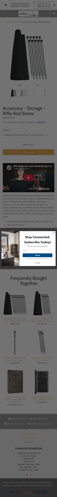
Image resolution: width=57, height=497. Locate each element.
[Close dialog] (54, 233)
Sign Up (37, 255)
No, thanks (37, 263)
